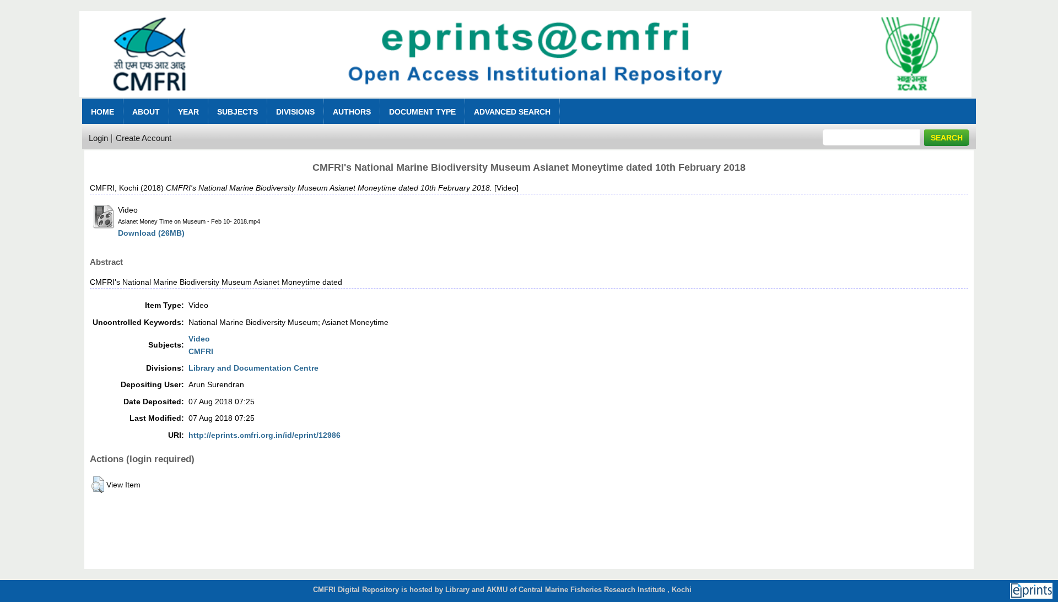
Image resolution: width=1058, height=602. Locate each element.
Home (102, 111)
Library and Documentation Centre (253, 368)
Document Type (422, 111)
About (146, 111)
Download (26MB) (151, 233)
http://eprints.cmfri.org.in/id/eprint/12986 (264, 435)
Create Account (143, 138)
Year (188, 111)
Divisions (295, 111)
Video (199, 338)
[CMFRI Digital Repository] (525, 100)
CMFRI (200, 351)
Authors (352, 111)
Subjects (237, 111)
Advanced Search (512, 111)
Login (98, 138)
